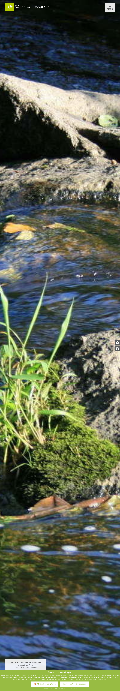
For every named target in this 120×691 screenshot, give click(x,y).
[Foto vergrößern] (60, 345)
